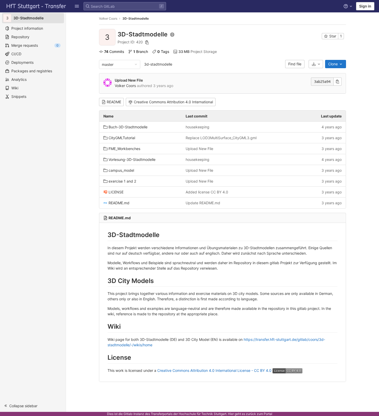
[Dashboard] (36, 6)
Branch (140, 51)
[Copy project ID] (147, 42)
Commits (114, 51)
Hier (231, 414)
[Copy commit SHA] (337, 81)
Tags (163, 51)
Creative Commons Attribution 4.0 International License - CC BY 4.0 (214, 370)
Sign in (365, 6)
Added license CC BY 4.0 (207, 192)
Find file (294, 64)
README (114, 102)
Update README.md (203, 203)
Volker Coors (108, 18)
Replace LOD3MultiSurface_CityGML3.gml (221, 138)
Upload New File (129, 80)
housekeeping (197, 127)
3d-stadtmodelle (158, 64)
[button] (77, 6)
